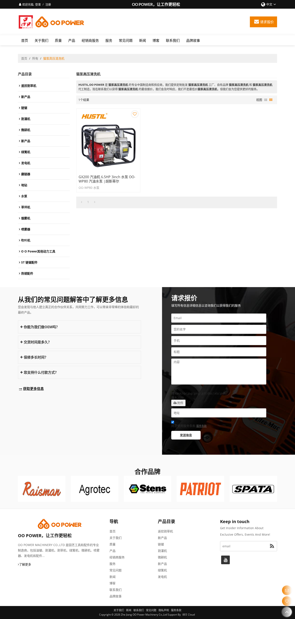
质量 (58, 40)
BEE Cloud (188, 614)
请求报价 (267, 21)
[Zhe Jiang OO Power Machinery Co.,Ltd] (51, 22)
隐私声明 (164, 610)
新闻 (142, 40)
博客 (155, 40)
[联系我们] (287, 590)
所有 (35, 58)
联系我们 (173, 40)
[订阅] (272, 546)
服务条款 (201, 426)
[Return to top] (287, 612)
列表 (265, 100)
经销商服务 (90, 40)
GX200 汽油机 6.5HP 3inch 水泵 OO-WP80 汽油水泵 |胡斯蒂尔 (107, 179)
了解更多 (25, 564)
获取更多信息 (33, 388)
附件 (180, 403)
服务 (108, 40)
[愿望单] (287, 601)
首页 (24, 40)
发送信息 (186, 435)
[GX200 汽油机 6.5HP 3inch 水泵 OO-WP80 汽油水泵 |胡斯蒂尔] (108, 140)
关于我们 (41, 40)
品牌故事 (193, 40)
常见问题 (126, 40)
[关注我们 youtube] (225, 560)
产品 (71, 40)
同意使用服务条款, (189, 426)
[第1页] (81, 202)
